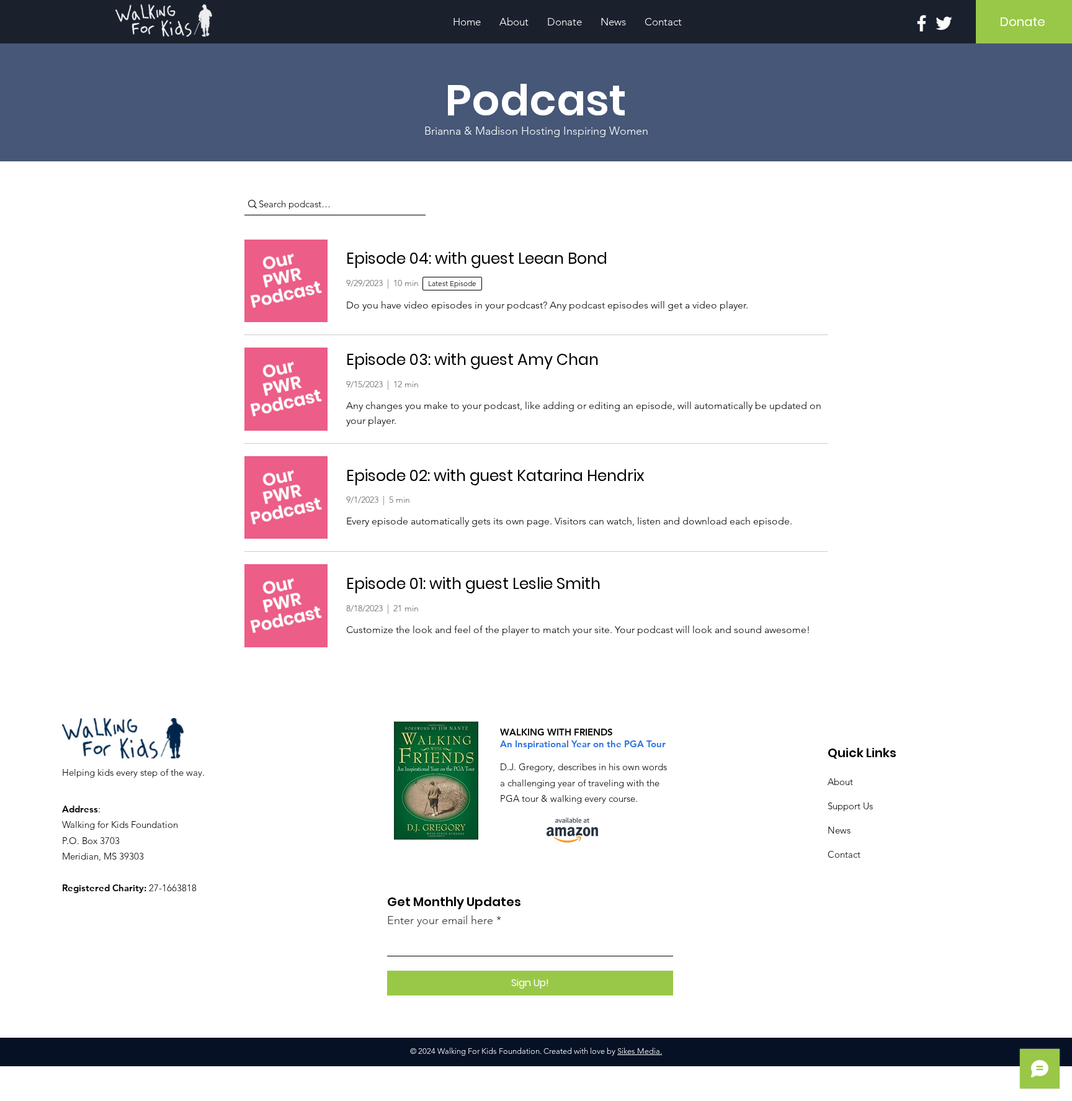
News (839, 830)
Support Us (850, 806)
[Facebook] (921, 23)
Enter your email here (440, 920)
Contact (844, 854)
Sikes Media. (639, 1051)
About (840, 782)
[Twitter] (944, 23)
